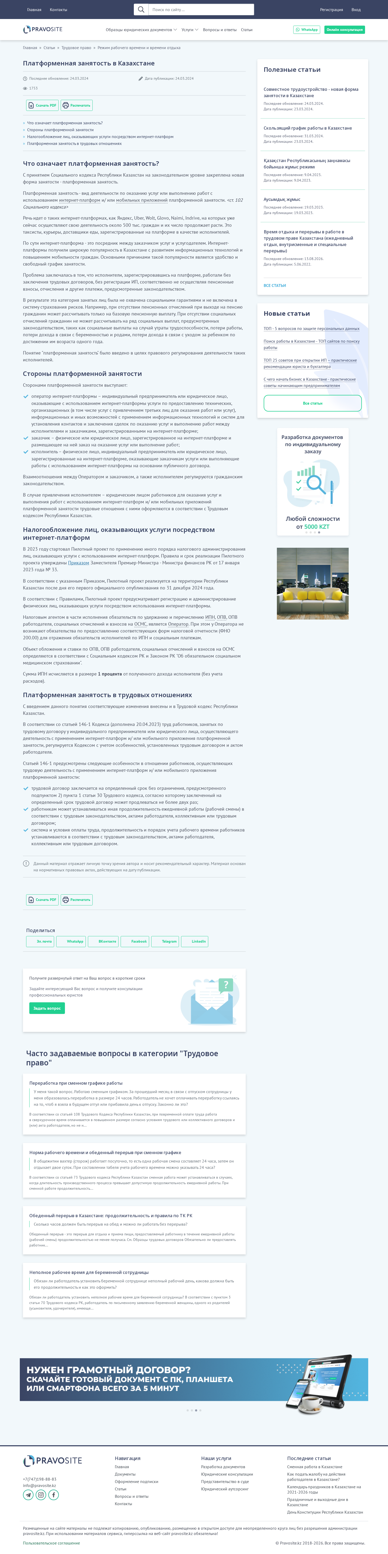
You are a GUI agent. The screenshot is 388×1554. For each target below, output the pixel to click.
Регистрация (331, 9)
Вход (356, 9)
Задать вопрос (47, 1008)
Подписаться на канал (255, 1543)
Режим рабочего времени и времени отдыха (139, 47)
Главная (34, 9)
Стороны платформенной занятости (60, 129)
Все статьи (313, 403)
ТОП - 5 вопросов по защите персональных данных (311, 328)
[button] (271, 482)
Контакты (58, 9)
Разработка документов (223, 1466)
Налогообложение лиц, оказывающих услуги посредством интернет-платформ (100, 136)
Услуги (187, 29)
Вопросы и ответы (220, 29)
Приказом (78, 563)
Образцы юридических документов (139, 29)
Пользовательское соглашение (51, 1543)
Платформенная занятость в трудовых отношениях (74, 143)
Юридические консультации (227, 1474)
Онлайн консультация (345, 29)
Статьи (247, 29)
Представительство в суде (225, 1481)
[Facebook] (53, 1495)
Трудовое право (76, 47)
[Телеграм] (28, 1495)
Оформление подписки (136, 1481)
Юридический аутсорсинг (225, 1488)
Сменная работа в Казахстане (314, 1466)
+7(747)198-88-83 (39, 1479)
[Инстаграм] (41, 1495)
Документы (125, 1474)
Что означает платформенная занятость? (65, 122)
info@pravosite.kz (39, 1485)
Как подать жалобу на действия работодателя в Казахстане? (316, 1476)
